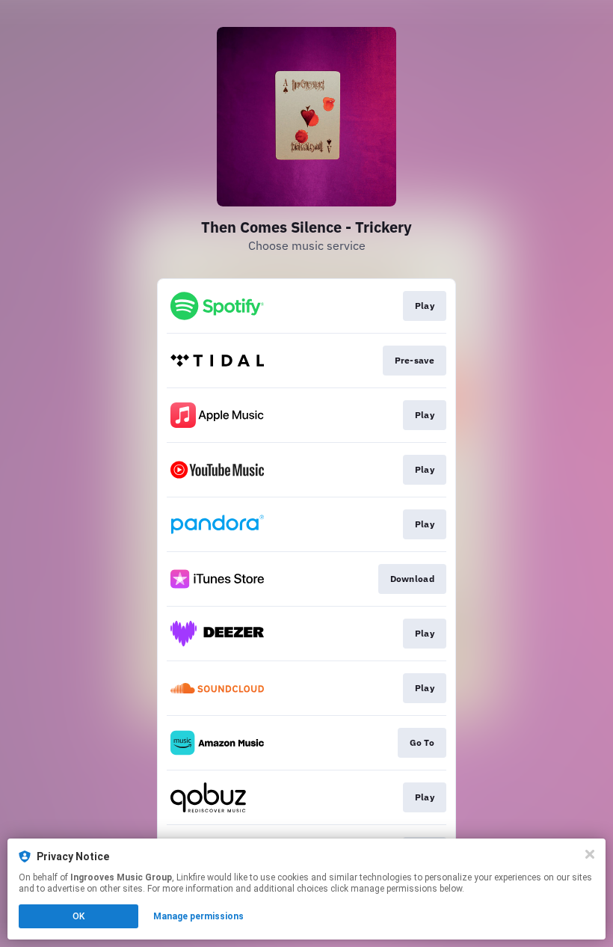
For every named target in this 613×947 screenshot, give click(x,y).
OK (78, 916)
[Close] (590, 854)
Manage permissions (198, 916)
